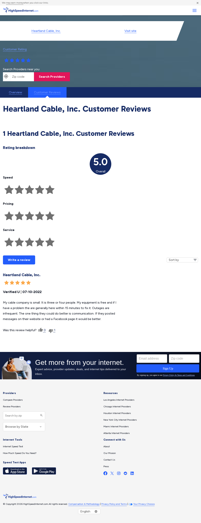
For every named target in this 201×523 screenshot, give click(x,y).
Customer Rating (15, 49)
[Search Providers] (41, 416)
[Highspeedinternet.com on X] (112, 474)
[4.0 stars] (23, 60)
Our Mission (109, 453)
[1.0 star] (6, 60)
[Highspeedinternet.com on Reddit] (125, 474)
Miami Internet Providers (116, 426)
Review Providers (11, 406)
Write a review (19, 260)
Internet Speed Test (13, 446)
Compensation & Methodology (84, 504)
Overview (15, 92)
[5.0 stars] (28, 60)
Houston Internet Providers (117, 413)
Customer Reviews (47, 92)
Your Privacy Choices (144, 504)
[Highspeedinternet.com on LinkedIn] (132, 474)
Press (106, 466)
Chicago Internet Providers (117, 406)
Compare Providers (13, 400)
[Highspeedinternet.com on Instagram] (119, 474)
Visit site (130, 31)
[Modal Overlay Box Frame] (100, 365)
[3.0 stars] (17, 60)
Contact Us (109, 459)
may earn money (14, 2)
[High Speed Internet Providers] (20, 10)
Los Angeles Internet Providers (118, 400)
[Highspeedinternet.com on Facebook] (105, 474)
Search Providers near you (21, 69)
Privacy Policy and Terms (114, 504)
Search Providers (52, 76)
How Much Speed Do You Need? (20, 453)
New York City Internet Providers (120, 419)
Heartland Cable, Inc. (46, 31)
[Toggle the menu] (194, 10)
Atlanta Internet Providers (116, 433)
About (106, 446)
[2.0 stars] (12, 60)
